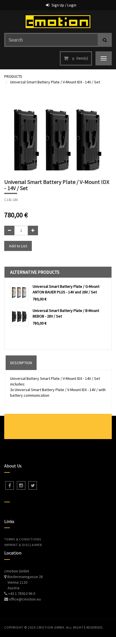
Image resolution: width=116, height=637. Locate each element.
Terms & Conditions (22, 539)
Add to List (18, 245)
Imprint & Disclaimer (23, 545)
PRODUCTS (13, 76)
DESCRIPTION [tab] (21, 362)
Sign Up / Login (64, 5)
